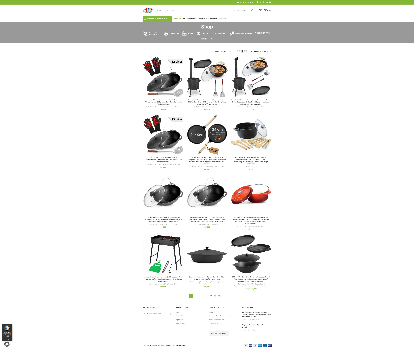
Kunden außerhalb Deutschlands (220, 316)
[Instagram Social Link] (263, 2)
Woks (265, 286)
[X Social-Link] (260, 2)
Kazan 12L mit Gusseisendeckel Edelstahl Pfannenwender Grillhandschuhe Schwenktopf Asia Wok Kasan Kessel (163, 102)
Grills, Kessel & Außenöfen (155, 107)
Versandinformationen (216, 320)
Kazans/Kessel (253, 286)
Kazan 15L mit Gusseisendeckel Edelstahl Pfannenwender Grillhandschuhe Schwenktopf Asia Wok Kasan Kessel (163, 159)
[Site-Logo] (148, 10)
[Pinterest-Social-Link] (269, 2)
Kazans (177, 107)
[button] (7, 344)
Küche (222, 166)
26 (219, 296)
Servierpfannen (210, 284)
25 (215, 296)
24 (211, 296)
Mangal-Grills (172, 284)
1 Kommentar (256, 319)
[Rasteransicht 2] (238, 51)
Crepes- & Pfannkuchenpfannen (208, 166)
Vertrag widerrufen (219, 333)
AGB (177, 312)
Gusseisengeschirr (253, 226)
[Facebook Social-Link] (257, 2)
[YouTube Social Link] (266, 2)
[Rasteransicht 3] (242, 51)
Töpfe (253, 166)
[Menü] (11, 325)
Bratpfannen (200, 282)
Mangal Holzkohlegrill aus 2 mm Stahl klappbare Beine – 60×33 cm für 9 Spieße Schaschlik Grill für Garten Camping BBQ (163, 279)
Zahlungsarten (214, 323)
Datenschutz (180, 316)
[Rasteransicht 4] (245, 51)
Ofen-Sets (216, 107)
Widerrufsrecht (181, 323)
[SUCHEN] (252, 10)
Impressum (179, 320)
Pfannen (193, 166)
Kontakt (211, 312)
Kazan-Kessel (169, 107)
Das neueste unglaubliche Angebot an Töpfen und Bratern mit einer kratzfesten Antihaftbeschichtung (256, 314)
